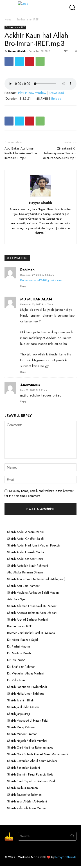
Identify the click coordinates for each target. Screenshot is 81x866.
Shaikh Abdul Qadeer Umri (25, 559)
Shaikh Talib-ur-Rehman (22, 788)
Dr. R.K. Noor (16, 660)
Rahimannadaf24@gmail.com (41, 280)
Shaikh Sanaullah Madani (23, 767)
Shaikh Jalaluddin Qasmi (23, 707)
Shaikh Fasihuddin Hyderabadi (27, 687)
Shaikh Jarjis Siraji (18, 714)
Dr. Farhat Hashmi (19, 646)
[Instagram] (33, 238)
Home (7, 20)
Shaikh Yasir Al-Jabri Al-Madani (27, 801)
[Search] (72, 836)
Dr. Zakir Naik (16, 680)
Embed (56, 98)
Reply (23, 286)
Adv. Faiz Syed (17, 599)
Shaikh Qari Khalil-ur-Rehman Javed (30, 747)
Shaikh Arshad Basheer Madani (27, 619)
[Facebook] (9, 61)
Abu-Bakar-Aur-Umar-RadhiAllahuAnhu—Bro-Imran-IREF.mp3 (20, 153)
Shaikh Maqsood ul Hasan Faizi (27, 720)
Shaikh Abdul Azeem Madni (25, 532)
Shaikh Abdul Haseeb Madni (25, 552)
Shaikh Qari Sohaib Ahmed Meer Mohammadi (37, 754)
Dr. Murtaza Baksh (19, 653)
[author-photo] (40, 196)
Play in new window (32, 92)
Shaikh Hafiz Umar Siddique (25, 693)
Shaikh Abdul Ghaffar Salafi (25, 538)
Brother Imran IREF (27, 20)
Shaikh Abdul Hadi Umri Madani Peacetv (33, 545)
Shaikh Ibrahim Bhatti (20, 700)
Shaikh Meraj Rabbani (21, 727)
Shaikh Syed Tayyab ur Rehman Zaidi (31, 781)
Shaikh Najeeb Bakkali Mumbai (27, 740)
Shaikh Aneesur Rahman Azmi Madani (32, 612)
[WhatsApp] (40, 61)
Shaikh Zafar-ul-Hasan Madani (26, 808)
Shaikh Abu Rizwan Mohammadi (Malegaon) (36, 579)
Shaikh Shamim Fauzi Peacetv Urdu (30, 774)
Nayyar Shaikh (17, 51)
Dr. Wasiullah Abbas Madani (25, 673)
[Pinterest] (29, 61)
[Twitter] (19, 61)
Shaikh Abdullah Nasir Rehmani (27, 565)
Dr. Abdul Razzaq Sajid (22, 639)
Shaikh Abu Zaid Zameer (23, 586)
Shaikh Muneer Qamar (22, 734)
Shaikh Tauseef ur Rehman (24, 794)
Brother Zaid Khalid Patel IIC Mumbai (31, 633)
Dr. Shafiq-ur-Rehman (21, 666)
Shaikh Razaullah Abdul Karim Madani (32, 761)
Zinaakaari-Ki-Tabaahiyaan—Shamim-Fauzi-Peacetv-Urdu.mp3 (59, 153)
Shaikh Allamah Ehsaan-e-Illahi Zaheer (31, 606)
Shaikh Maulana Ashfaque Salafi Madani (33, 592)
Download (57, 92)
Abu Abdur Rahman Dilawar (25, 572)
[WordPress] (49, 238)
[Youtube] (57, 238)
